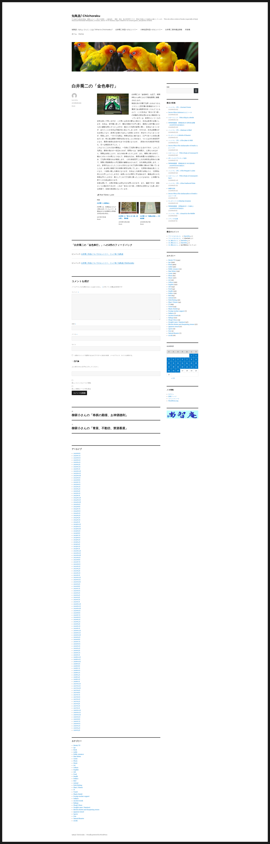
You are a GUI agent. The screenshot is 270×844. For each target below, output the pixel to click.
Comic (75, 759)
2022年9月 (76, 557)
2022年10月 (77, 555)
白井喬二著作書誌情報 (173, 30)
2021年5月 (76, 593)
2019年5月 (76, 646)
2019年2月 (76, 653)
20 (182, 367)
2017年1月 (76, 708)
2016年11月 (77, 712)
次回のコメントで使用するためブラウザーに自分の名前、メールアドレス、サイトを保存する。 (104, 355)
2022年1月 (76, 575)
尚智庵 (187, 30)
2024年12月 (77, 498)
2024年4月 (76, 515)
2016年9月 (76, 717)
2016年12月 (77, 710)
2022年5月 (76, 566)
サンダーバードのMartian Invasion (179, 201)
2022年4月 (76, 569)
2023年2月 (76, 546)
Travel (75, 792)
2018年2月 (76, 679)
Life (74, 772)
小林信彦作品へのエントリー (151, 30)
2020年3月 (76, 624)
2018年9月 (76, 664)
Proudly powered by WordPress (96, 835)
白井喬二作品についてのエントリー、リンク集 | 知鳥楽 (102, 254)
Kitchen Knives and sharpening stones (86, 810)
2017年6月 (76, 697)
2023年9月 (76, 531)
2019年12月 (77, 631)
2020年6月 (76, 617)
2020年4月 (76, 622)
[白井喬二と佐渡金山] (108, 211)
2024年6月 (76, 511)
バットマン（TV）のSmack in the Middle (181, 213)
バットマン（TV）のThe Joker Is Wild (180, 140)
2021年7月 (76, 588)
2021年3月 (76, 597)
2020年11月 (77, 606)
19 (178, 367)
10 (169, 363)
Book (73, 106)
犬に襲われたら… (173, 240)
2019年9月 (76, 637)
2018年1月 (76, 681)
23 (196, 367)
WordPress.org (173, 401)
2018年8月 (76, 666)
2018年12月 (77, 657)
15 (191, 363)
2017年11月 (77, 686)
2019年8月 (76, 639)
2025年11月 (77, 473)
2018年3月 (76, 677)
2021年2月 (76, 600)
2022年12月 (77, 551)
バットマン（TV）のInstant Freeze (179, 107)
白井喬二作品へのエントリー (126, 30)
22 (191, 367)
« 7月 (173, 378)
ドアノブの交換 (173, 219)
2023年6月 (76, 538)
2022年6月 (76, 564)
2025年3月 (76, 491)
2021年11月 (77, 580)
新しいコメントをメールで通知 (81, 383)
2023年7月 (76, 535)
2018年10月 (77, 662)
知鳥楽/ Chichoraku (86, 16)
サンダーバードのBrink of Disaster (179, 135)
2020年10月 (77, 608)
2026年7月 (76, 456)
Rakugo (75, 803)
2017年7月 (76, 695)
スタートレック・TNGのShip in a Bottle (181, 118)
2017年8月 (76, 693)
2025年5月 (76, 487)
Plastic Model (77, 794)
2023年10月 (77, 529)
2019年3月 (76, 650)
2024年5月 (76, 513)
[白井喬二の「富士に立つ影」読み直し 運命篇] (129, 208)
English (76, 770)
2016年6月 (76, 724)
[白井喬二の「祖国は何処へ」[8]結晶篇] (150, 208)
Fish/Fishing (77, 785)
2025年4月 (76, 489)
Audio (75, 752)
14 (187, 363)
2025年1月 (76, 495)
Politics (75, 779)
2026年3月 (76, 464)
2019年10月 (77, 635)
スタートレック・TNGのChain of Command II (183, 153)
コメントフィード (173, 399)
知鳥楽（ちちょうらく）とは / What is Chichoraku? (92, 30)
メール (74, 334)
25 (173, 371)
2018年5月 (76, 673)
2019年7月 (76, 642)
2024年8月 (76, 507)
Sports (75, 814)
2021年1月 (76, 602)
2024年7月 (76, 509)
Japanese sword (78, 812)
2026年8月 (76, 453)
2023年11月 (77, 526)
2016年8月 (76, 719)
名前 (74, 324)
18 (173, 367)
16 (196, 363)
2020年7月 (76, 615)
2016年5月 (76, 726)
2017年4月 (76, 701)
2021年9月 (76, 584)
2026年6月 (77, 458)
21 (187, 367)
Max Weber (77, 756)
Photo (75, 761)
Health (75, 776)
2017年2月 (76, 706)
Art (74, 765)
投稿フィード (172, 396)
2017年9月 (76, 690)
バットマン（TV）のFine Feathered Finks (181, 183)
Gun (74, 816)
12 (178, 363)
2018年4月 (76, 675)
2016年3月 (76, 730)
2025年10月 (77, 476)
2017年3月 (76, 704)
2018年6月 (76, 670)
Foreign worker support (81, 796)
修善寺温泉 (171, 188)
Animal (75, 783)
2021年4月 (76, 595)
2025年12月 (77, 471)
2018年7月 (76, 668)
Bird (74, 781)
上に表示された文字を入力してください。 (86, 366)
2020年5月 (76, 619)
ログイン (171, 394)
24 (169, 371)
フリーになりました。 (175, 236)
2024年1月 (76, 522)
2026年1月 (76, 469)
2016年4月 (76, 728)
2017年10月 (77, 688)
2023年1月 (76, 549)
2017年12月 (77, 684)
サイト (74, 344)
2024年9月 (76, 504)
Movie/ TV (76, 745)
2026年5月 (76, 460)
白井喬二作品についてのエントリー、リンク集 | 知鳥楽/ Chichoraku (107, 263)
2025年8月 (76, 480)
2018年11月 (77, 659)
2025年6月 (76, 484)
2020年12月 (77, 604)
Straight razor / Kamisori (81, 807)
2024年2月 (76, 520)
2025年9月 (76, 478)
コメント (75, 292)
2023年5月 (76, 540)
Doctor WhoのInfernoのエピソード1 (180, 112)
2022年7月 (76, 562)
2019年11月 (77, 633)
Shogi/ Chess (77, 805)
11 (173, 363)
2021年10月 (77, 582)
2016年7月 (76, 721)
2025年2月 (76, 493)
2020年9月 (76, 611)
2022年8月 (76, 560)
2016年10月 (77, 715)
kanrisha (75, 100)
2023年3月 (76, 544)
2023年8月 (76, 533)
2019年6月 (76, 644)
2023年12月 (77, 524)
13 (182, 363)
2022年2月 (76, 573)
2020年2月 (76, 626)
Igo (74, 748)
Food (75, 774)
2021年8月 (76, 586)
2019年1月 (76, 655)
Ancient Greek (78, 801)
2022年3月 (76, 571)
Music (75, 763)
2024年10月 (77, 502)
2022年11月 (77, 553)
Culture (75, 767)
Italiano (76, 799)
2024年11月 (77, 500)
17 (169, 367)
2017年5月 (76, 699)
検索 (168, 87)
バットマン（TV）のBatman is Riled (180, 130)
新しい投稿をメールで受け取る (81, 389)
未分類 (75, 821)
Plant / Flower (78, 787)
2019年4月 (76, 648)
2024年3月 (76, 518)
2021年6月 (76, 591)
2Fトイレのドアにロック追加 (177, 158)
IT (74, 790)
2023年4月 (76, 542)
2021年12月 (77, 577)
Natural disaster (78, 818)
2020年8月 (76, 613)
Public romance (78, 754)
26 (178, 371)
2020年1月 (76, 628)
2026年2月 (76, 467)
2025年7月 (76, 482)
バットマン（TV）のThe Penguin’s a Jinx (181, 171)
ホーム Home (78, 34)
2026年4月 (76, 462)
